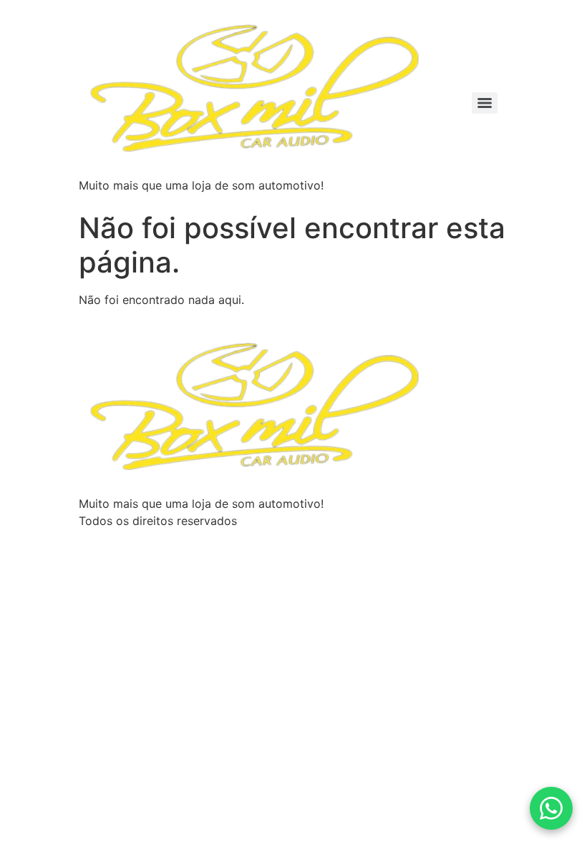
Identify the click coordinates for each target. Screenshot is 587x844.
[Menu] (485, 103)
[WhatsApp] (551, 808)
